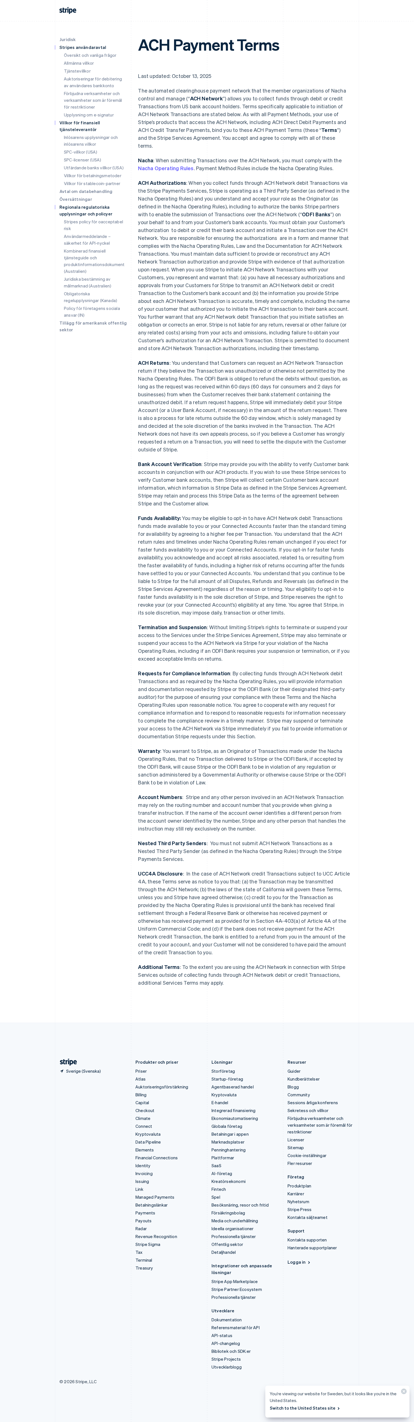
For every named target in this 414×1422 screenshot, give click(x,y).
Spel (216, 1197)
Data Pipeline (148, 1142)
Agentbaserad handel (233, 1087)
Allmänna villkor (79, 63)
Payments (145, 1213)
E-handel (220, 1102)
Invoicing (144, 1173)
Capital (142, 1102)
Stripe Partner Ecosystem (237, 1289)
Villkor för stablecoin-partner (92, 183)
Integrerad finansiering (234, 1110)
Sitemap (296, 1147)
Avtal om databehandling (86, 191)
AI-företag (222, 1173)
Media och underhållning (235, 1220)
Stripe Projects (226, 1359)
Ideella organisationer (232, 1228)
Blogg (293, 1087)
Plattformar (223, 1157)
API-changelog (226, 1343)
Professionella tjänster (234, 1236)
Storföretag (223, 1071)
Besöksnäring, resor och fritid (240, 1205)
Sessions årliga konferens (313, 1102)
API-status (222, 1335)
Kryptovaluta (148, 1134)
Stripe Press (299, 1209)
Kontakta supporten (307, 1240)
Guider (294, 1071)
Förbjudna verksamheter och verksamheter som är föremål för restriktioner (93, 100)
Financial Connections (156, 1157)
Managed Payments (154, 1197)
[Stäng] (403, 1393)
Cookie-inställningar (307, 1155)
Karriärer (296, 1193)
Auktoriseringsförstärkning (161, 1087)
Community (299, 1094)
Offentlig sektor (227, 1244)
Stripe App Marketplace (235, 1281)
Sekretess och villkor (308, 1110)
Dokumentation (227, 1319)
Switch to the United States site (302, 1408)
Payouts (143, 1220)
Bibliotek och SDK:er (231, 1351)
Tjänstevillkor (77, 71)
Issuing (142, 1181)
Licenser (296, 1139)
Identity (143, 1165)
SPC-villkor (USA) (80, 152)
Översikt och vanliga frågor (90, 55)
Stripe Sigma (147, 1244)
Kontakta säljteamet (308, 1217)
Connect (143, 1126)
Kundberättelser (304, 1079)
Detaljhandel (224, 1252)
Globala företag (227, 1126)
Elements (144, 1150)
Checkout (145, 1110)
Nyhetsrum (298, 1201)
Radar (141, 1228)
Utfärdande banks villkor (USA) (94, 167)
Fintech (219, 1189)
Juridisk (67, 39)
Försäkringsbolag (228, 1213)
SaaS (216, 1165)
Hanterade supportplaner (312, 1247)
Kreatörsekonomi (229, 1181)
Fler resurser (300, 1163)
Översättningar (75, 199)
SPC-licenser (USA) (82, 160)
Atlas (140, 1079)
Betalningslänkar (151, 1205)
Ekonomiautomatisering (235, 1118)
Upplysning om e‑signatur (89, 115)
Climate (142, 1118)
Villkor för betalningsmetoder (92, 175)
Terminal (143, 1260)
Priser (141, 1071)
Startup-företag (227, 1079)
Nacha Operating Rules (165, 168)
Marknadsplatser (228, 1142)
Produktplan (299, 1186)
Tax (139, 1252)
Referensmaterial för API (236, 1327)
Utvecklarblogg (227, 1367)
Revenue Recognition (156, 1236)
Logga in (297, 1262)
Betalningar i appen (230, 1134)
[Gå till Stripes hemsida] (66, 1062)
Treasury (144, 1268)
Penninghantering (229, 1150)
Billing (140, 1094)
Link (139, 1189)
